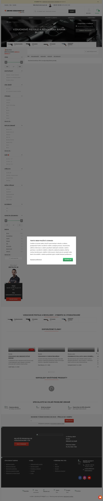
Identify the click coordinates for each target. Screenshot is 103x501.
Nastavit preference (36, 259)
